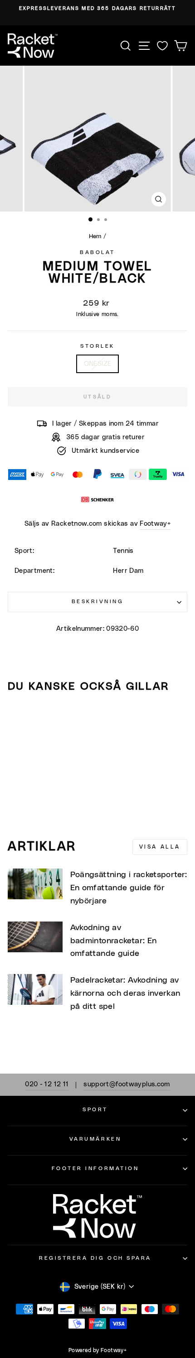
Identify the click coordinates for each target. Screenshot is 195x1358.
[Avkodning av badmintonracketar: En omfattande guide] (35, 936)
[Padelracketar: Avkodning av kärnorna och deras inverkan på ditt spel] (35, 989)
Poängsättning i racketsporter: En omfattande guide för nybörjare (128, 888)
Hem (95, 236)
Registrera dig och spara (95, 1258)
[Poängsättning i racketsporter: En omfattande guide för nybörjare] (35, 884)
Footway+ (155, 523)
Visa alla (159, 846)
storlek (97, 346)
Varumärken (95, 1139)
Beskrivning (98, 601)
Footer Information (95, 1168)
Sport (95, 1109)
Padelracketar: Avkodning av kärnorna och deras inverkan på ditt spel (125, 993)
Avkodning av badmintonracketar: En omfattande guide (113, 941)
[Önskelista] (162, 45)
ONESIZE (98, 363)
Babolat (97, 252)
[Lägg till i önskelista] (18, 717)
